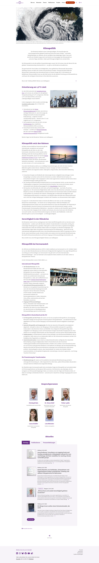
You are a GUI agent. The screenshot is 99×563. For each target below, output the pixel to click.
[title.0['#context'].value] (31, 454)
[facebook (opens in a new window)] (26, 553)
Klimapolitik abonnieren (27, 528)
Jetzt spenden (71, 2)
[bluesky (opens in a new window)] (23, 553)
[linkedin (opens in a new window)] (17, 553)
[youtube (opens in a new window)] (29, 553)
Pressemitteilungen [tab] (49, 442)
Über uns (33, 2)
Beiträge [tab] (25, 442)
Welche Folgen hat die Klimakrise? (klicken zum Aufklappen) (37, 137)
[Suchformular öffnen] (76, 2)
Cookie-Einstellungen (78, 554)
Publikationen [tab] (35, 442)
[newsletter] (32, 553)
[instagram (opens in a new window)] (20, 553)
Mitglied (31, 559)
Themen (45, 2)
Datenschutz (80, 552)
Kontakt (81, 550)
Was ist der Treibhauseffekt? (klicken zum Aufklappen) (36, 81)
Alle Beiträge (30, 519)
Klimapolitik (40, 488)
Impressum (80, 551)
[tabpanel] (49, 485)
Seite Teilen (49, 537)
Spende (18, 559)
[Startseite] (19, 2)
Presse (63, 2)
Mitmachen (38, 2)
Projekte (58, 2)
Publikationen (51, 2)
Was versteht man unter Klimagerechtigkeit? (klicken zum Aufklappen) (40, 238)
